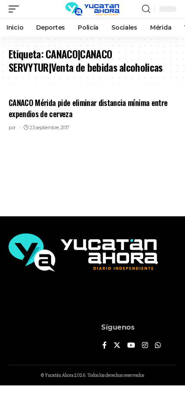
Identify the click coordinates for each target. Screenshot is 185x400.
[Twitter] (117, 345)
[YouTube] (131, 345)
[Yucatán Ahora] (92, 9)
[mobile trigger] (16, 9)
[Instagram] (145, 345)
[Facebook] (104, 345)
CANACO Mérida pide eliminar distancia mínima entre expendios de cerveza (88, 108)
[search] (146, 9)
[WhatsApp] (158, 345)
